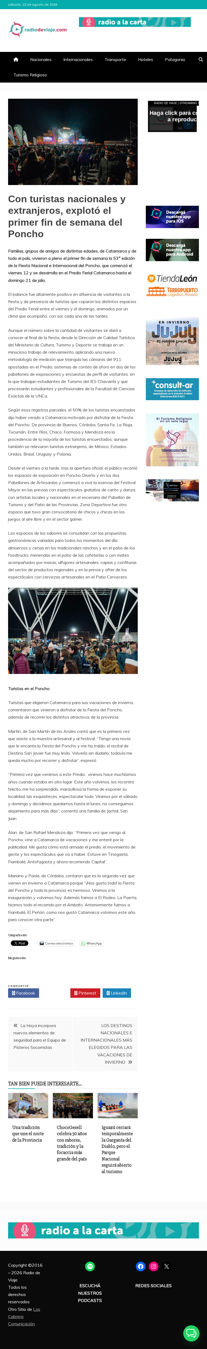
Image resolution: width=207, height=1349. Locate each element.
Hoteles (145, 59)
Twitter (56, 993)
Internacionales (78, 59)
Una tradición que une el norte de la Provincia (28, 1133)
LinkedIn (118, 993)
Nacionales (40, 59)
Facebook (25, 993)
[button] (191, 1333)
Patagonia (175, 59)
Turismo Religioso (30, 74)
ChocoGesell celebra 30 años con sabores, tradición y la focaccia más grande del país (72, 1143)
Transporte (115, 59)
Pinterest (86, 993)
